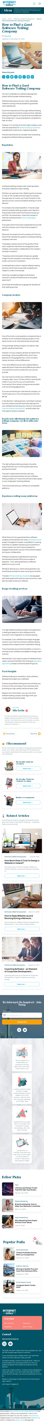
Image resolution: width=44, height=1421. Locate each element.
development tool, (35, 540)
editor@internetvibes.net (10, 1339)
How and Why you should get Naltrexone (23, 1411)
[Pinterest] (25, 1030)
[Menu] (39, 3)
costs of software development (13, 408)
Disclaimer (26, 1323)
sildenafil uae (36, 1418)
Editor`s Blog (27, 1327)
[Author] (26, 710)
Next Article (34, 733)
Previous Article (10, 733)
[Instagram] (19, 1030)
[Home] (9, 3)
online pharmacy (33, 1416)
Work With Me (9, 1323)
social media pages (29, 218)
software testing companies (29, 127)
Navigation (8, 1327)
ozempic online (19, 1420)
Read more (27, 769)
